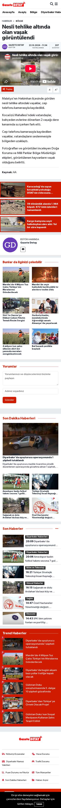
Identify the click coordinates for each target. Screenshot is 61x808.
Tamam (39, 804)
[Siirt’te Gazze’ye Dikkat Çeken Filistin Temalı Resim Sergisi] (16, 305)
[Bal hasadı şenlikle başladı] (45, 336)
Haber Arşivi (42, 780)
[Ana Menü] (56, 4)
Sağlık (29, 599)
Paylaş (9, 89)
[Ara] (51, 4)
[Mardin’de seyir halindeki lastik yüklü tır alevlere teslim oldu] (45, 274)
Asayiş (22, 12)
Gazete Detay (28, 242)
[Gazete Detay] (10, 244)
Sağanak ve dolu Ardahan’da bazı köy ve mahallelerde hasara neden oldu (41, 590)
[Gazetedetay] (13, 4)
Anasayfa (8, 12)
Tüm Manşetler (43, 772)
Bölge (33, 12)
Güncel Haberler (34, 583)
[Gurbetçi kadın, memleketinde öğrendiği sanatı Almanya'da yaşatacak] (45, 305)
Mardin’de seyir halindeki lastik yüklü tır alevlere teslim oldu (45, 287)
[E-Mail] (22, 249)
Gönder (9, 400)
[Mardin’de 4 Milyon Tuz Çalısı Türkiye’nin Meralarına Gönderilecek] (16, 274)
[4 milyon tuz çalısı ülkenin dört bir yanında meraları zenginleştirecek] (16, 336)
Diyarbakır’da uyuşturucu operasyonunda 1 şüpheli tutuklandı (41, 543)
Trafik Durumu (42, 761)
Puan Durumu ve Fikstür (17, 772)
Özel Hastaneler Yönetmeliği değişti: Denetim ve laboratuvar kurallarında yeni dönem (39, 605)
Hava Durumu (43, 754)
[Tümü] (56, 528)
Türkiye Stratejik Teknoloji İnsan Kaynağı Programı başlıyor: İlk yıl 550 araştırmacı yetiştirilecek (41, 574)
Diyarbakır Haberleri (37, 537)
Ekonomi (30, 614)
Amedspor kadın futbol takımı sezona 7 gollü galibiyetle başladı (41, 559)
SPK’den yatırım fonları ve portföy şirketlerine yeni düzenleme (41, 621)
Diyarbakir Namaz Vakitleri (13, 763)
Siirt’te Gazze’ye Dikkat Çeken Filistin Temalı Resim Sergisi (14, 318)
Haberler (7, 21)
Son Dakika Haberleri (15, 780)
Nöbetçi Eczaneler (15, 754)
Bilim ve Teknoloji (35, 568)
